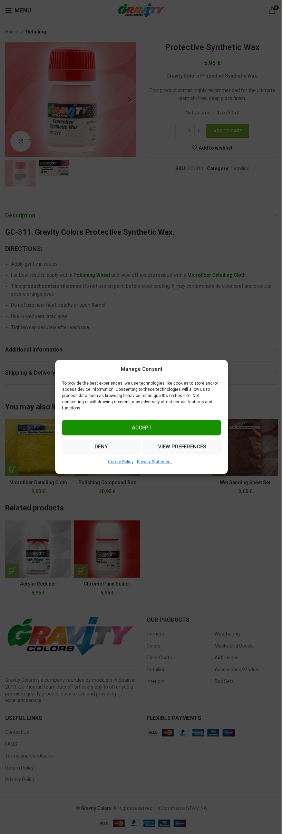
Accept (142, 428)
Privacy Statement (154, 461)
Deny (101, 447)
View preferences (182, 447)
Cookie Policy (121, 461)
